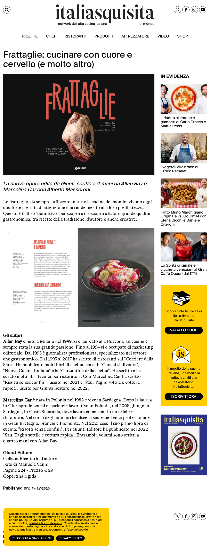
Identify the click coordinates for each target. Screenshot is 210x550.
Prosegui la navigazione (32, 538)
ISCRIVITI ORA (183, 396)
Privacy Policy (70, 538)
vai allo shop (183, 330)
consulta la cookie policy (45, 523)
